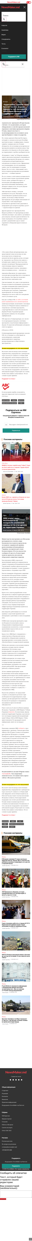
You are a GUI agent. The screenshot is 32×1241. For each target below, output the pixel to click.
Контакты (5, 1096)
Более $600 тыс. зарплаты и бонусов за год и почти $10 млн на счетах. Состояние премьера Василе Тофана (16, 499)
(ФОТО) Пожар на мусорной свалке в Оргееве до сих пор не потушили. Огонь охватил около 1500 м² (16, 956)
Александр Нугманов (8, 116)
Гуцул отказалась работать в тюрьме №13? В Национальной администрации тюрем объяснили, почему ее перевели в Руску (16, 925)
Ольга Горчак (5, 992)
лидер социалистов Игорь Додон (9, 403)
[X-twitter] (13, 1079)
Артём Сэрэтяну (6, 503)
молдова (5, 826)
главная (14, 400)
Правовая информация (9, 1102)
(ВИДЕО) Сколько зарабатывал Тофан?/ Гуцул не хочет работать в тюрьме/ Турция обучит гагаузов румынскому (16, 467)
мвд (5, 823)
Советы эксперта (7, 1127)
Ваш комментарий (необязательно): (9, 1187)
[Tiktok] (18, 1079)
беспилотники (5, 821)
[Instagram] (16, 1079)
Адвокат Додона (5, 400)
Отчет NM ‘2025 (6, 1130)
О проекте (5, 1090)
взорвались (11, 712)
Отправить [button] (3, 1199)
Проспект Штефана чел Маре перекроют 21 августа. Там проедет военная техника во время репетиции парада (14, 1020)
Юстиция (5, 101)
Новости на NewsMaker (8, 471)
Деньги (4, 495)
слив (21, 403)
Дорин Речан (21, 400)
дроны (12, 821)
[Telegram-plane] (21, 1079)
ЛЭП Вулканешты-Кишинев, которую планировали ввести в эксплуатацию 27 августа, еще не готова (14, 893)
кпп (20, 821)
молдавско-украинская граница (16, 823)
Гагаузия (4, 1121)
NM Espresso (6, 1116)
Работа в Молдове (7, 1124)
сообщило (21, 728)
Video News (5, 463)
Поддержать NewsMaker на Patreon (13, 1105)
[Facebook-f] (10, 1079)
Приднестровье (7, 1119)
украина (12, 826)
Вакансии (5, 1099)
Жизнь (5, 515)
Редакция (5, 1093)
